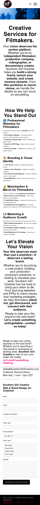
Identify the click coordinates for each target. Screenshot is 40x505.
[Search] (29, 4)
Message (6, 459)
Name (5, 396)
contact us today (25, 324)
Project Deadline (8, 432)
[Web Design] (20, 445)
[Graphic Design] (20, 451)
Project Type (7, 423)
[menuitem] (29, 4)
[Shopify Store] (20, 448)
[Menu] (34, 4)
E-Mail (5, 405)
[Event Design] (20, 454)
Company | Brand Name (10, 414)
